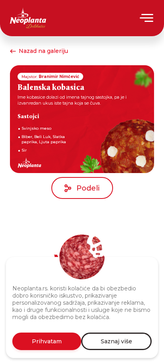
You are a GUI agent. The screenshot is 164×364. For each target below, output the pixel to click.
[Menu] (147, 18)
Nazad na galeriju (43, 51)
